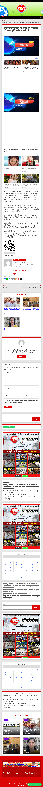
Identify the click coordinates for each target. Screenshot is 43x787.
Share (24, 279)
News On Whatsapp (9, 427)
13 (21, 565)
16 (37, 565)
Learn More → (21, 356)
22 (32, 567)
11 (10, 565)
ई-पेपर (5, 728)
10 (5, 565)
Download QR (9, 252)
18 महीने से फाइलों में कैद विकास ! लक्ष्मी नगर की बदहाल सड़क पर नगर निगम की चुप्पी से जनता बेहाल (12, 309)
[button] (34, 784)
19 (16, 567)
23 (37, 567)
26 (16, 570)
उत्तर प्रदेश (25, 727)
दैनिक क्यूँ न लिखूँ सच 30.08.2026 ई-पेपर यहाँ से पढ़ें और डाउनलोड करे (20, 485)
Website (24, 395)
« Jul (21, 577)
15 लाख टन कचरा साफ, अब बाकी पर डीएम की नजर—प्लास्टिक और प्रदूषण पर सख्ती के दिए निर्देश (31, 309)
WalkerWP (21, 785)
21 (26, 567)
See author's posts (20, 270)
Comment (7, 372)
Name (6, 389)
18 (10, 567)
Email (6, 395)
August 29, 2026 (7, 313)
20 (21, 567)
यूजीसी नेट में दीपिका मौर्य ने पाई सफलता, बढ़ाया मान (12, 329)
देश (7, 728)
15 (32, 565)
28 (26, 570)
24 (5, 570)
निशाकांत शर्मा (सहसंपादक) (19, 260)
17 (5, 567)
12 (16, 565)
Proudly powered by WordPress (14, 783)
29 (32, 570)
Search (5, 416)
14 (26, 565)
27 (21, 570)
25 (11, 570)
